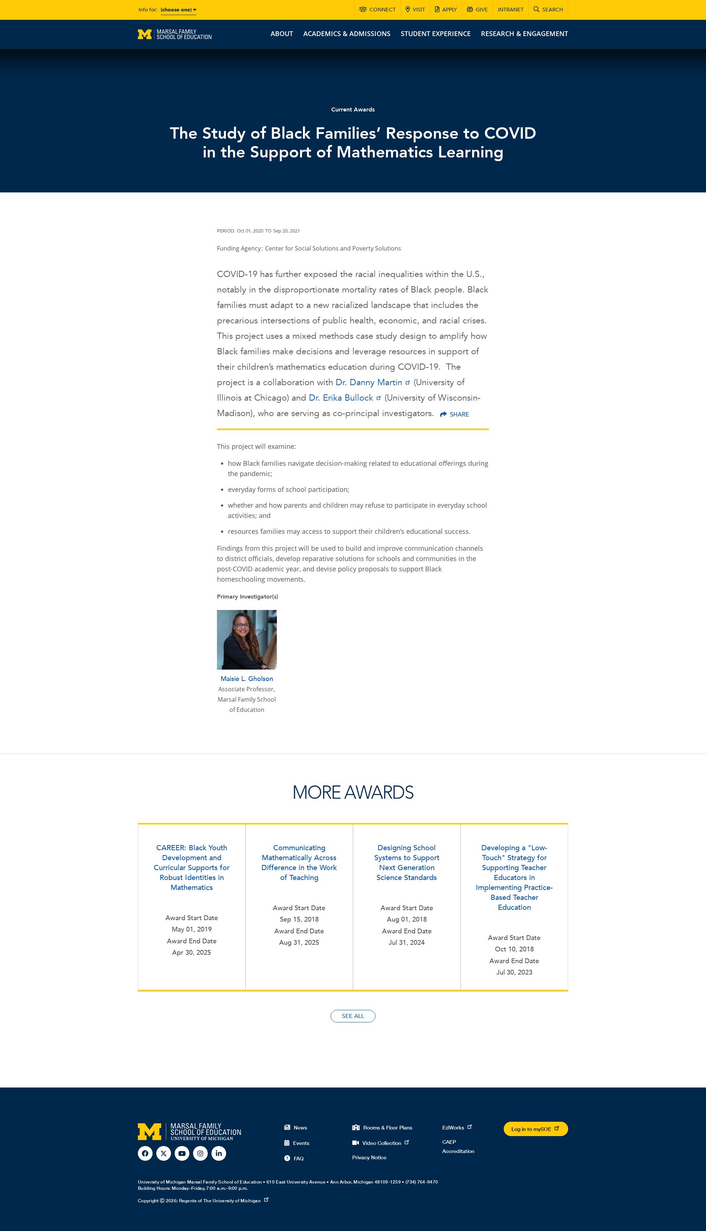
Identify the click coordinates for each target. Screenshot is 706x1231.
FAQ (299, 1158)
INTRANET (511, 9)
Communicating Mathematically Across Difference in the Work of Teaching (299, 863)
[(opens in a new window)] (454, 414)
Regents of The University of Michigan (220, 1200)
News (300, 1127)
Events (301, 1143)
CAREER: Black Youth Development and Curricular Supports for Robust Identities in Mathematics (191, 868)
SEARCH (552, 9)
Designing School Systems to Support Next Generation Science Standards (406, 863)
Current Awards (353, 110)
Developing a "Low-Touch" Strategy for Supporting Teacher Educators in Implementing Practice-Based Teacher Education (514, 877)
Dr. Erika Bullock (341, 398)
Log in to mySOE (531, 1129)
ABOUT (282, 33)
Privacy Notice (369, 1157)
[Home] (174, 33)
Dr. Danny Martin (369, 382)
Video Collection (382, 1143)
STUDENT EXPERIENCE (436, 33)
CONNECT (383, 9)
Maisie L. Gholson (247, 679)
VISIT (419, 9)
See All (353, 1016)
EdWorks (453, 1127)
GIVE (482, 9)
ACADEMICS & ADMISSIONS (347, 33)
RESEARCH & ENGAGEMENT (524, 33)
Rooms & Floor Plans (387, 1127)
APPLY (449, 9)
